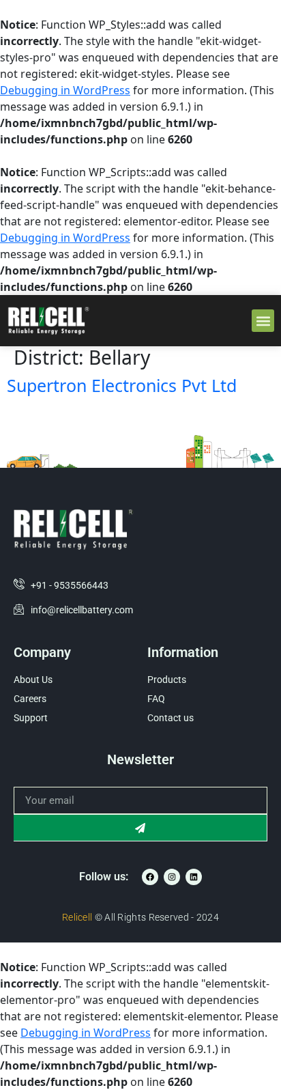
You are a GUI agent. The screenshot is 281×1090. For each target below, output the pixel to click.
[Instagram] (172, 877)
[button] (263, 320)
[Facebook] (150, 877)
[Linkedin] (194, 877)
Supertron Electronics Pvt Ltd (122, 385)
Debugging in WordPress (65, 90)
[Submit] (140, 827)
